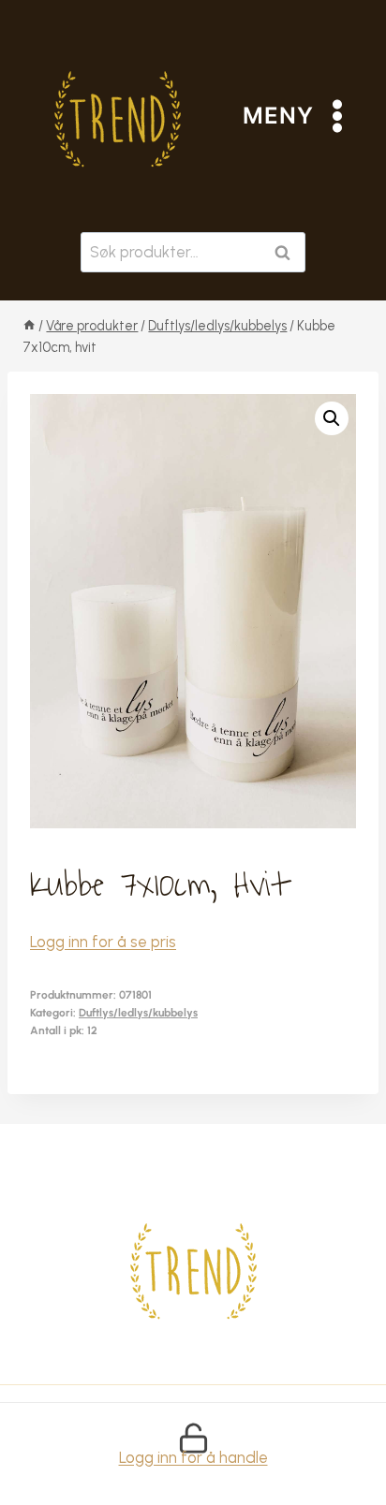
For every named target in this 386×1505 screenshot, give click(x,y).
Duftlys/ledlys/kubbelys (138, 1012)
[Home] (29, 325)
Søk (286, 252)
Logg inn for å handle (193, 1457)
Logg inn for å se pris (103, 941)
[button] (332, 418)
